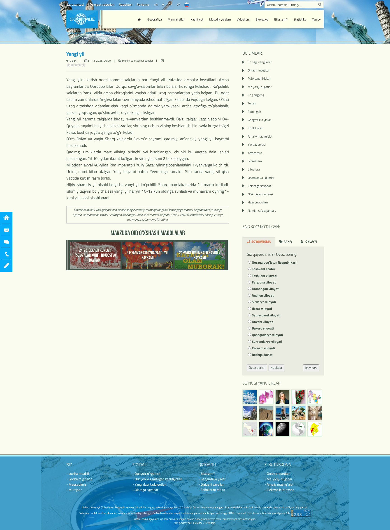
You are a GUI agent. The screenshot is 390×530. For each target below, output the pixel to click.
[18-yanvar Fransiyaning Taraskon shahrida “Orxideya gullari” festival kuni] (266, 396)
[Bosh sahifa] (140, 19)
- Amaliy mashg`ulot (279, 484)
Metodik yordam (220, 19)
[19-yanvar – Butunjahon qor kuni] (249, 396)
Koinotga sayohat (259, 185)
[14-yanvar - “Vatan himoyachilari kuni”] (249, 413)
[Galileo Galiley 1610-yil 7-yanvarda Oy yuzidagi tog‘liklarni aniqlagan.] (282, 429)
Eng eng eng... (257, 94)
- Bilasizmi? (206, 473)
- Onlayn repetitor (277, 473)
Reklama (143, 4)
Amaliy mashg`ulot (260, 136)
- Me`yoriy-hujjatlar (278, 479)
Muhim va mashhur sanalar (105, 33)
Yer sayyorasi (257, 144)
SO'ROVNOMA (261, 241)
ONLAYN (311, 241)
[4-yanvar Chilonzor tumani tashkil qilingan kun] (314, 429)
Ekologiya (262, 19)
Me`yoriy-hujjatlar (260, 86)
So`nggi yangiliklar (260, 62)
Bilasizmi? (281, 19)
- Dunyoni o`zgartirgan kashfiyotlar (157, 479)
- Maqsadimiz (76, 484)
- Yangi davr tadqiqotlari (149, 484)
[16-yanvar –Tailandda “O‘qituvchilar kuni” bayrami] (298, 396)
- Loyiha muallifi (77, 473)
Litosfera (254, 169)
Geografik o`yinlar (259, 119)
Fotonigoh (254, 111)
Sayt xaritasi (75, 4)
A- (170, 4)
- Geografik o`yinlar (211, 479)
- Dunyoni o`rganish (146, 473)
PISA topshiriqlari (259, 78)
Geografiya (154, 19)
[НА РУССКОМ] (186, 4)
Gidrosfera (255, 161)
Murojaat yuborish (101, 4)
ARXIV (287, 241)
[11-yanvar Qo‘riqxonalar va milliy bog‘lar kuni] (298, 413)
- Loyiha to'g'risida (79, 479)
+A (156, 4)
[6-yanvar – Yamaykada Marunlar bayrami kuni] (298, 429)
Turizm (252, 103)
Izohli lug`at (255, 128)
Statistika (299, 19)
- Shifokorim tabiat (211, 489)
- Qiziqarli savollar (211, 484)
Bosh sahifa (74, 33)
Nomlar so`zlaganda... (262, 210)
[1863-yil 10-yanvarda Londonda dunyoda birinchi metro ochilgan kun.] (314, 413)
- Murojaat (74, 489)
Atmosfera (255, 152)
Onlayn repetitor (258, 70)
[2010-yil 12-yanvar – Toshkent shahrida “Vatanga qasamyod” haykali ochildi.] (282, 413)
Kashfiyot (196, 19)
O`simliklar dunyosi (260, 194)
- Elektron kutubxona (279, 489)
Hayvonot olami (258, 202)
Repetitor (125, 4)
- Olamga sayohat (145, 489)
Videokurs (243, 19)
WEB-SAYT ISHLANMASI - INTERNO (195, 523)
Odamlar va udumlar (261, 177)
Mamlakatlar (176, 19)
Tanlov (316, 19)
